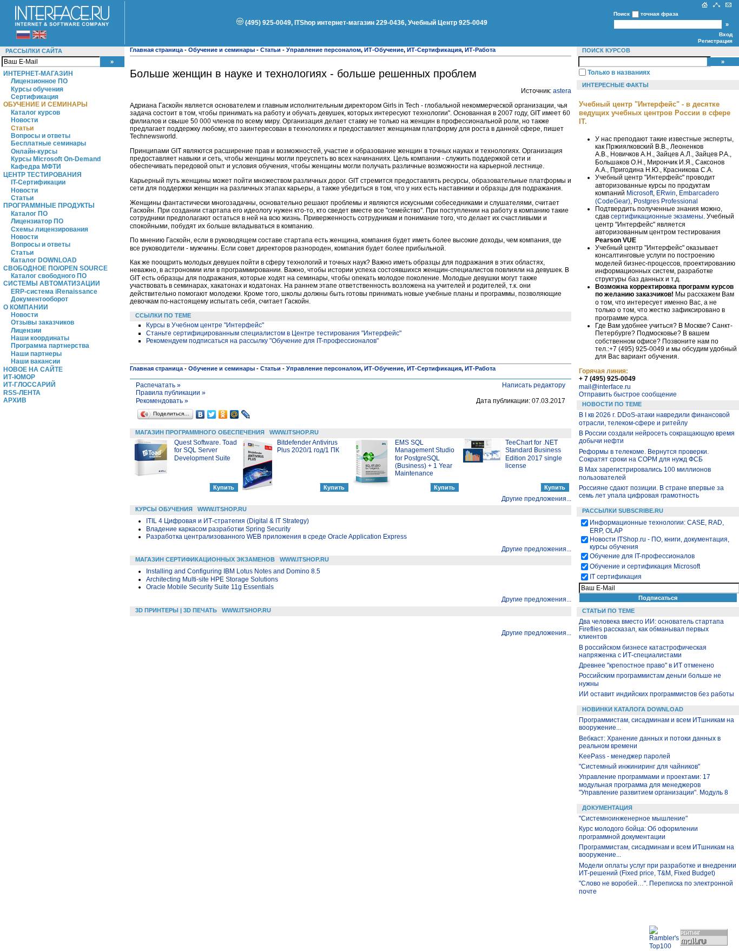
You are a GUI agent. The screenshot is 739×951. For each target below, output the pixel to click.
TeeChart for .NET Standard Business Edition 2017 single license (533, 454)
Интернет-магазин (38, 73)
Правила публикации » (171, 393)
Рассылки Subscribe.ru (622, 510)
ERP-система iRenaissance (54, 291)
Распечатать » (158, 385)
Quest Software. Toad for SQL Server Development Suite (205, 450)
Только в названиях (619, 72)
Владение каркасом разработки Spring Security (218, 529)
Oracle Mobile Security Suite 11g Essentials (210, 587)
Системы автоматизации (51, 283)
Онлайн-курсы (34, 151)
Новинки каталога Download (632, 709)
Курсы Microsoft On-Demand (56, 159)
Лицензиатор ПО (37, 221)
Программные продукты (49, 205)
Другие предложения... (536, 499)
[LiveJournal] (246, 414)
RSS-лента (22, 393)
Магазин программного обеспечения (200, 432)
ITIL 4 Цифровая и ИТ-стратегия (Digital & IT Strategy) (227, 521)
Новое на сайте (33, 369)
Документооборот (39, 299)
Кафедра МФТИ (36, 166)
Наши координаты (40, 338)
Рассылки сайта (33, 51)
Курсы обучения (37, 89)
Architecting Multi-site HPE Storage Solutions (212, 579)
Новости (24, 120)
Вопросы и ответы (40, 136)
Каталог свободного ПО (49, 276)
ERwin (666, 193)
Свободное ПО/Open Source (55, 268)
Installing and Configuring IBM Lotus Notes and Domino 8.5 (233, 571)
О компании (25, 307)
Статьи (22, 128)
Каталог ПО (29, 213)
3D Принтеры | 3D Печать (176, 610)
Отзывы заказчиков (42, 322)
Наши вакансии (35, 361)
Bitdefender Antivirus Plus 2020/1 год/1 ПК (308, 446)
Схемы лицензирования (49, 229)
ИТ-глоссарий (29, 384)
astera (562, 91)
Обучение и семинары (45, 104)
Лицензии (26, 330)
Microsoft (639, 193)
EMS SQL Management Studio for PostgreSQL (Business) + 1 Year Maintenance (424, 458)
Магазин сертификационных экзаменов (205, 559)
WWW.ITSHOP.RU (294, 432)
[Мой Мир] (234, 414)
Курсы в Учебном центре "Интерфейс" (205, 325)
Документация (607, 807)
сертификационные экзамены (657, 216)
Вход (726, 34)
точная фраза (659, 14)
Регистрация (715, 41)
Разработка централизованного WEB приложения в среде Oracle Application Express (276, 536)
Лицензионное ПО (39, 81)
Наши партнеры (36, 354)
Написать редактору (533, 385)
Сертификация (34, 97)
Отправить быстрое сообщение (628, 394)
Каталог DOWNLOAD (44, 260)
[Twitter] (211, 414)
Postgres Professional (666, 201)
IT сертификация (616, 576)
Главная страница (156, 50)
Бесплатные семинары (48, 143)
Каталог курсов (35, 112)
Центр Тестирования (42, 175)
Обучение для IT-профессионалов (642, 556)
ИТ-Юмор (19, 377)
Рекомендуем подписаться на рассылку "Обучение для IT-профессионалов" (262, 341)
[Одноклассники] (223, 414)
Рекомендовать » (162, 401)
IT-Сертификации (38, 182)
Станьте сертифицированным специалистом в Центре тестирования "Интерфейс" (273, 333)
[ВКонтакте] (200, 414)
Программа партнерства (50, 345)
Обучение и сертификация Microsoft (645, 566)
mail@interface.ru (605, 387)
